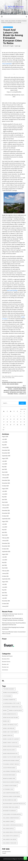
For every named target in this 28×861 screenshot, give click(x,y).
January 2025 (5, 477)
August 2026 (5, 436)
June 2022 (4, 560)
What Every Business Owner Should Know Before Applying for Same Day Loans (14, 623)
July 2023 (4, 524)
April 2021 (4, 592)
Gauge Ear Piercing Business (9, 767)
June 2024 (4, 494)
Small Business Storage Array (10, 843)
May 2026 (4, 445)
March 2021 (4, 595)
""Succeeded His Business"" (9, 688)
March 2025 (4, 472)
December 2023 (6, 510)
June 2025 (4, 464)
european (16, 376)
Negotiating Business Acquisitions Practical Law (14, 803)
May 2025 (4, 466)
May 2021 (4, 590)
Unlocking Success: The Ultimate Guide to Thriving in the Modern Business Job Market (12, 619)
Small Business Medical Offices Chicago (12, 832)
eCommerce (5, 670)
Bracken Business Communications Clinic (12, 706)
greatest (21, 376)
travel (13, 377)
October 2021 (5, 576)
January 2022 (5, 573)
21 (17, 422)
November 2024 (6, 483)
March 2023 (4, 535)
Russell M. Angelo (9, 46)
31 (3, 427)
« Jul (3, 429)
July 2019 (4, 598)
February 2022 (5, 570)
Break (9, 376)
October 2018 (5, 603)
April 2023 (4, 532)
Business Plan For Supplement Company (12, 757)
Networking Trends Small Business (11, 807)
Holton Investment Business (9, 774)
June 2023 (4, 527)
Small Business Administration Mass (11, 817)
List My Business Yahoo (8, 789)
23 (24, 422)
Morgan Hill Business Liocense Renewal (12, 796)
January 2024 (5, 507)
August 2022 (5, 554)
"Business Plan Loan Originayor (10, 692)
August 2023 (5, 521)
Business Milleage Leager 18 (9, 749)
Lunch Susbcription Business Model (11, 792)
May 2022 (4, 562)
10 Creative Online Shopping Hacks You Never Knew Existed (13, 628)
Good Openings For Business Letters (11, 771)
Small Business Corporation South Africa (12, 825)
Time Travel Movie (6, 63)
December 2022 (6, 543)
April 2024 (4, 499)
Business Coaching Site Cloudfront (11, 739)
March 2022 (4, 568)
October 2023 (5, 516)
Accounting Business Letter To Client (11, 703)
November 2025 (6, 453)
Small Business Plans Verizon (9, 839)
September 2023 (6, 518)
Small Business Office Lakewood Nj (11, 835)
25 (7, 424)
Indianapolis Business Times (9, 778)
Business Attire (5, 659)
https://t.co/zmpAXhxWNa (14, 92)
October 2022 (5, 549)
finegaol (4, 853)
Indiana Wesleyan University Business (11, 782)
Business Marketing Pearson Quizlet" (11, 746)
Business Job (5, 664)
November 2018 (6, 601)
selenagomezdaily (6, 851)
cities (12, 376)
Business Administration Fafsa (10, 714)
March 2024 (4, 502)
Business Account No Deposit (15, 710)
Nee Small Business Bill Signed (9, 800)
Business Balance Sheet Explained (10, 717)
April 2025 (4, 469)
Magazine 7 (15, 859)
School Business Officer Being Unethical (12, 814)
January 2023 (5, 540)
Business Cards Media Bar (8, 728)
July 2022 (4, 557)
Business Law (5, 667)
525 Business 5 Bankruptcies (9, 699)
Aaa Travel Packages (12, 290)
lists (7, 377)
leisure (3, 377)
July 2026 (4, 439)
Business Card (6, 721)
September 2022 (6, 551)
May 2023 (4, 529)
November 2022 (6, 546)
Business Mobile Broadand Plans (10, 753)
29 (20, 424)
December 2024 (6, 480)
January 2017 (5, 606)
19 (10, 422)
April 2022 (4, 565)
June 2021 (4, 587)
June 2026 (4, 442)
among (6, 376)
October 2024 (5, 486)
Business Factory (8, 27)
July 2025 (4, 461)
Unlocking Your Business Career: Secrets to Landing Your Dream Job (12, 614)
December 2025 (6, 450)
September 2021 (6, 579)
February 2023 (5, 538)
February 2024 (5, 505)
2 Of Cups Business (7, 696)
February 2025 (5, 475)
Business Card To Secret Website (10, 731)
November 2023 (6, 513)
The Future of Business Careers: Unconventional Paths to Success (13, 632)
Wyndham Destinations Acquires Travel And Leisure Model (12, 382)
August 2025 (5, 458)
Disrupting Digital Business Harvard (11, 760)
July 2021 (4, 584)
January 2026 (5, 447)
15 (20, 419)
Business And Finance (7, 656)
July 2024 (4, 491)
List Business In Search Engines (10, 785)
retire (9, 377)
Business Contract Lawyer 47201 (10, 742)
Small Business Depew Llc (8, 828)
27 (14, 424)
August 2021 (5, 581)
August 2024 (5, 488)
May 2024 (4, 496)
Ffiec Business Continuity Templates (11, 764)
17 (3, 422)
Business (5, 710)
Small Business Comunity (8, 821)
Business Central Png (8, 735)
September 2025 (6, 455)
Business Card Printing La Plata (10, 724)
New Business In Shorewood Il (9, 810)
